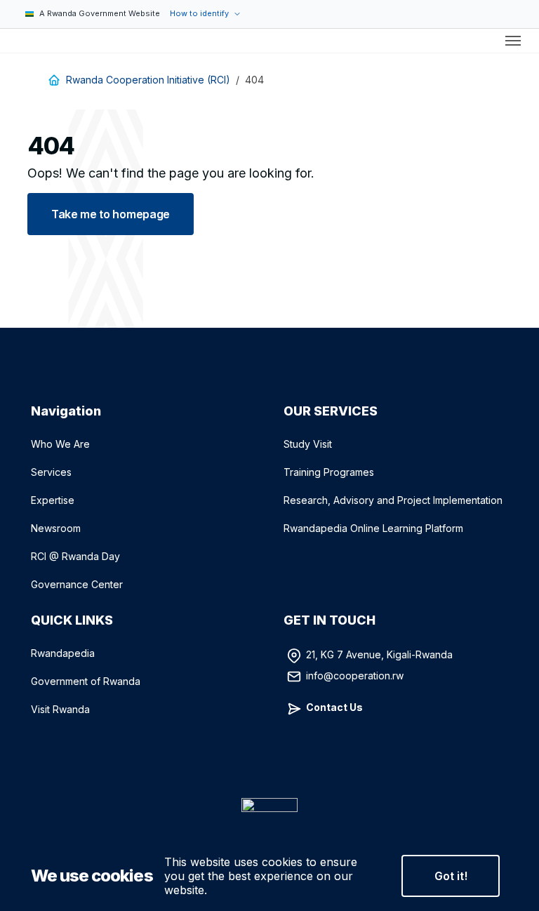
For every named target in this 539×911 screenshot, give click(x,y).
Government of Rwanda (85, 681)
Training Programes (329, 472)
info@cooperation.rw (355, 675)
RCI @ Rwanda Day (75, 556)
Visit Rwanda (60, 709)
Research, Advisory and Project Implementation (393, 500)
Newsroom (56, 528)
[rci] (17, 41)
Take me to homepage (110, 214)
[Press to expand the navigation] (513, 41)
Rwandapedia (63, 653)
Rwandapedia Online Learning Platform (373, 528)
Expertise (52, 500)
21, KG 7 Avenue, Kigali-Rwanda (379, 654)
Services (51, 472)
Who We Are (60, 444)
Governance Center (77, 584)
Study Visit (308, 444)
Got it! (450, 876)
